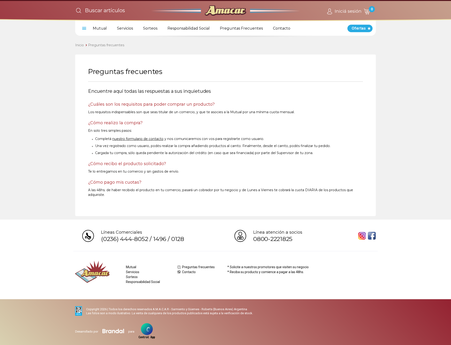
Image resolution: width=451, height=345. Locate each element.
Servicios (125, 28)
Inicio (79, 45)
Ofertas (359, 28)
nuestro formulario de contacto (137, 139)
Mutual (100, 28)
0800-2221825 (272, 238)
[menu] (83, 28)
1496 (159, 238)
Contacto (281, 28)
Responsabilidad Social (188, 28)
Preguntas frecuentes (106, 45)
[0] (367, 11)
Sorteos (150, 28)
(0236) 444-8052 (124, 238)
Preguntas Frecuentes (241, 28)
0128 (177, 238)
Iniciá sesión (348, 11)
